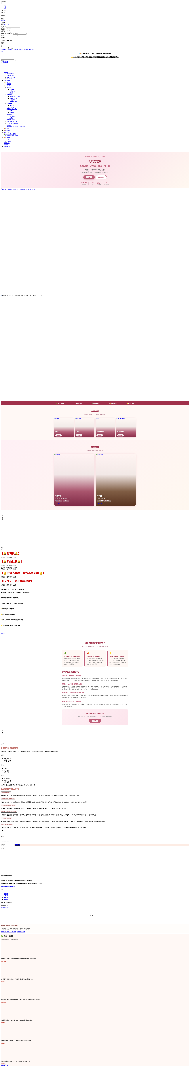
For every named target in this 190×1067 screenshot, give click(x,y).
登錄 (2, 18)
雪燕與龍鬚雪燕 (21, 932)
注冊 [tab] (5, 8)
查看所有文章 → (5, 1065)
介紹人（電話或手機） (6, 33)
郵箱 (2, 11)
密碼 (2, 12)
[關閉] (1, 45)
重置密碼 (3, 20)
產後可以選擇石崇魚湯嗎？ (7, 824)
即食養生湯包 (12, 932)
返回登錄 (6, 24)
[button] (16, 845)
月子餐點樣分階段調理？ (6, 818)
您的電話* (3, 30)
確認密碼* (3, 37)
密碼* (2, 35)
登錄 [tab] (5, 6)
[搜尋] (15, 60)
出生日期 (3, 31)
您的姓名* (3, 28)
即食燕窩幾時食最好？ (6, 792)
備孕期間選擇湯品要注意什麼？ (8, 798)
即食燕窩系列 (101, 177)
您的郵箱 (3, 22)
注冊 (2, 43)
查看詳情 (3, 633)
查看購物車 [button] (4, 907)
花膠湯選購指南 (5, 932)
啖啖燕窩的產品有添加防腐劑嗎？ (8, 805)
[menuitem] (6, 48)
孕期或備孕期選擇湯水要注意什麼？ (9, 811)
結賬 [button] (8, 907)
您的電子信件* (4, 26)
